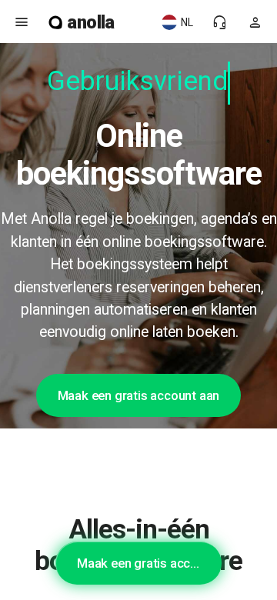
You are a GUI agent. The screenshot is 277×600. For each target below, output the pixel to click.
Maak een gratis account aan (139, 395)
